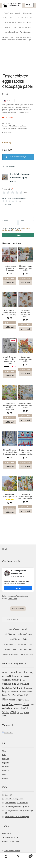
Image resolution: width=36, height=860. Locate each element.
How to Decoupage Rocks (14, 799)
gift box (10, 688)
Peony (15, 694)
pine (26, 695)
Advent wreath (10, 672)
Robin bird (18, 704)
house (15, 691)
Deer (19, 683)
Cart (28, 854)
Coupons (5, 770)
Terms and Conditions (10, 837)
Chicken (14, 128)
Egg (25, 128)
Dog (23, 684)
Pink (5, 699)
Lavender (22, 691)
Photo (20, 695)
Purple (5, 704)
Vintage (6, 712)
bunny (8, 128)
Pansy (4, 695)
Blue (25, 672)
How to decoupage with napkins (16, 802)
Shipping (5, 758)
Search (18, 856)
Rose (26, 704)
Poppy (19, 699)
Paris (10, 694)
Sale (4, 755)
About (4, 774)
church (23, 680)
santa (32, 704)
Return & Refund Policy (10, 841)
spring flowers (8, 707)
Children (21, 128)
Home (6, 37)
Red (11, 704)
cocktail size (9, 683)
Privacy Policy (16, 230)
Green (22, 687)
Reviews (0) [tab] (6, 143)
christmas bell (23, 676)
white (26, 712)
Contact (5, 778)
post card (26, 700)
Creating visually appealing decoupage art (19, 811)
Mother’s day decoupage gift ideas (17, 806)
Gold (15, 687)
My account (6, 766)
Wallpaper (17, 712)
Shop (11, 37)
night (31, 691)
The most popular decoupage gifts (17, 817)
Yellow (4, 715)
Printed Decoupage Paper (23, 37)
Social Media (12, 598)
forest (4, 688)
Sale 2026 (8, 795)
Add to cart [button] (10, 282)
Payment (5, 762)
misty (28, 691)
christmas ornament (11, 679)
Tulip (27, 708)
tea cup (18, 708)
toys (23, 708)
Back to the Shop (18, 608)
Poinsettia (12, 699)
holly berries (7, 691)
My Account (6, 856)
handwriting (28, 688)
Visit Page (18, 588)
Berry (20, 672)
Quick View (10, 278)
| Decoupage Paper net (12, 850)
